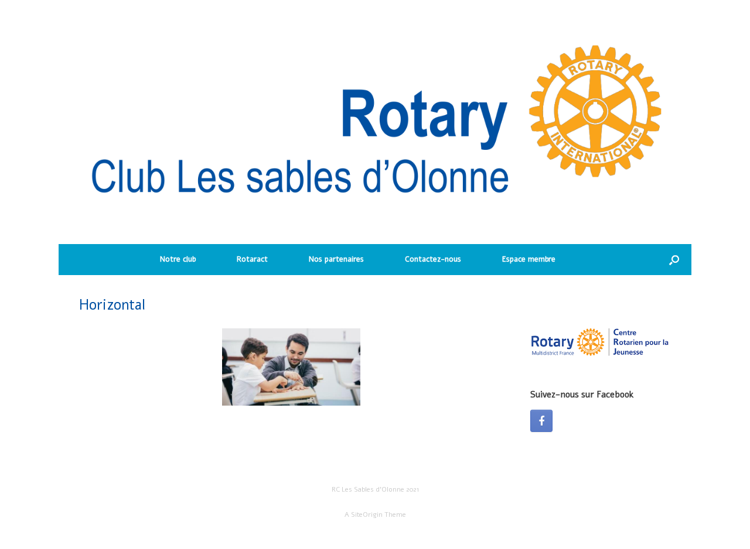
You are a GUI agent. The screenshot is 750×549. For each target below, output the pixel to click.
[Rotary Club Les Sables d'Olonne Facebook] (541, 421)
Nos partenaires (336, 259)
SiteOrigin (367, 514)
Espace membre (528, 259)
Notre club (178, 259)
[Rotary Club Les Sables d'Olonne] (375, 128)
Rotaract (252, 259)
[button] (674, 259)
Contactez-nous (433, 259)
